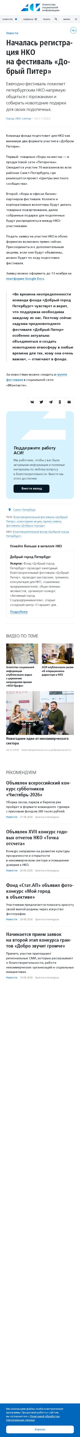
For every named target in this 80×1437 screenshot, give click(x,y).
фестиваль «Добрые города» (25, 525)
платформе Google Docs (25, 279)
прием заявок (52, 521)
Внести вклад (31, 489)
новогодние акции (29, 521)
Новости (12, 33)
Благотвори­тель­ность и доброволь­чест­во (47, 750)
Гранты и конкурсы (47, 816)
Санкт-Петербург (24, 509)
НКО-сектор (23, 118)
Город (10, 118)
